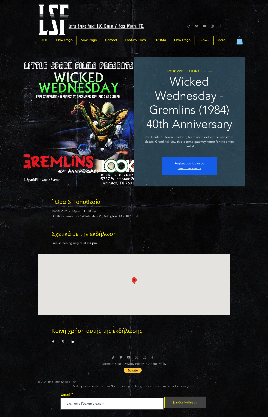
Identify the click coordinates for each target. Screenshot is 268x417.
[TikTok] (189, 26)
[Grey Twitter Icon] (197, 26)
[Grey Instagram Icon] (212, 26)
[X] (137, 357)
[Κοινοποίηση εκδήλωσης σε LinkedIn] (72, 341)
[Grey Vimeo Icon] (121, 357)
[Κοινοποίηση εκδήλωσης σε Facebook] (53, 341)
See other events (189, 168)
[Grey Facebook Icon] (220, 26)
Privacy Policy (134, 363)
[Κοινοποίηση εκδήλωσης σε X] (63, 341)
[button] (239, 40)
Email (65, 394)
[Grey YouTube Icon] (204, 26)
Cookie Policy (156, 363)
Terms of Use (111, 363)
